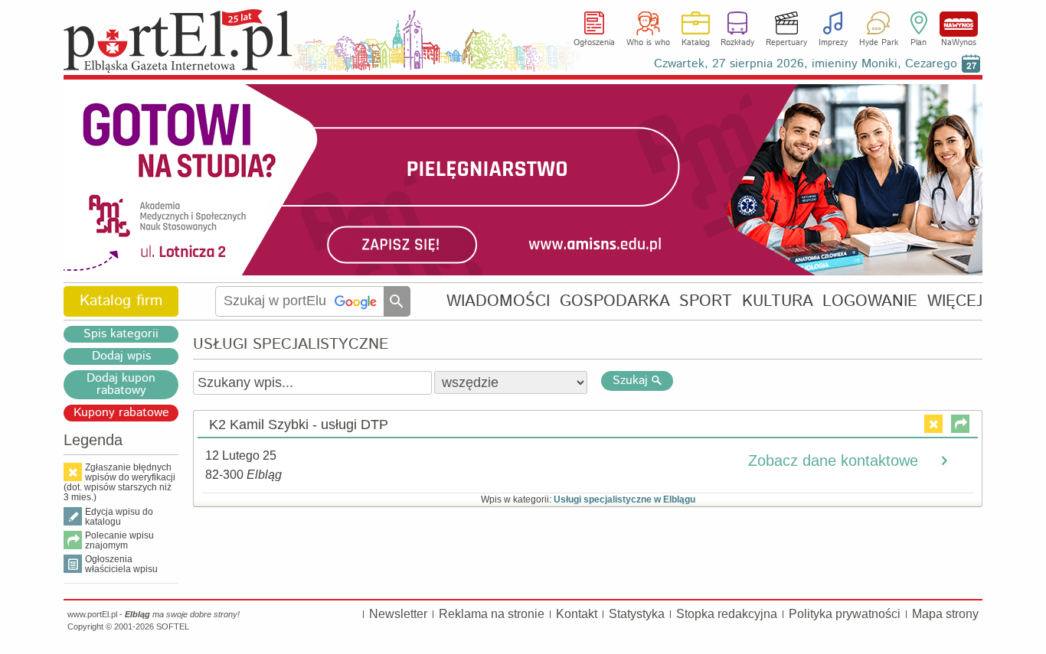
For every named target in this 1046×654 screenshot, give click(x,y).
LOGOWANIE (869, 301)
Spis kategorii (121, 334)
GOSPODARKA (615, 301)
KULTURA (777, 301)
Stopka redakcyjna (726, 613)
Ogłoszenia (594, 43)
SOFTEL (172, 626)
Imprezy (833, 43)
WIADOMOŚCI (498, 301)
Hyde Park (878, 43)
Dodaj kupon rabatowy (121, 384)
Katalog (696, 43)
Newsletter (398, 613)
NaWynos (959, 24)
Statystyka (637, 613)
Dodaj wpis (121, 356)
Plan (918, 43)
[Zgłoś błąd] (933, 424)
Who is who (648, 43)
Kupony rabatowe (121, 413)
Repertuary (786, 43)
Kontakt (576, 613)
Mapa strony (945, 613)
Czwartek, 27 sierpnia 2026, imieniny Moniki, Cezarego (805, 64)
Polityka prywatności (845, 613)
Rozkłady (737, 43)
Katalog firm (121, 301)
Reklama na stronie (491, 613)
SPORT (705, 301)
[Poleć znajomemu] (960, 424)
